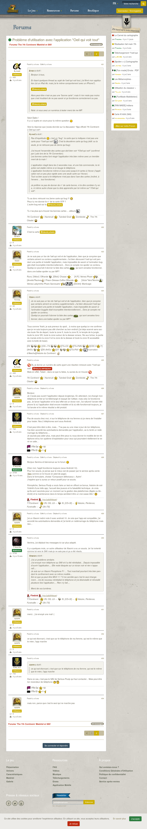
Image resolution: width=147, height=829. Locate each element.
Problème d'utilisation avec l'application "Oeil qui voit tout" (55, 39)
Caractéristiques (14, 774)
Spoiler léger (39, 89)
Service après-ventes (109, 781)
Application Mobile (62, 785)
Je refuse (73, 823)
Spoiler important (42, 368)
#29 (102, 513)
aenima (17, 398)
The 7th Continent (27, 44)
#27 (102, 413)
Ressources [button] (53, 10)
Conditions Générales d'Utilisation (116, 770)
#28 (102, 457)
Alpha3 (17, 71)
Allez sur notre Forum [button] (125, 125)
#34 (102, 698)
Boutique (93, 10)
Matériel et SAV (44, 44)
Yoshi (16, 261)
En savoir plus (119, 818)
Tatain (17, 300)
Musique (57, 774)
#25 (102, 360)
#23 (102, 251)
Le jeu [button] (32, 10)
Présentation (12, 767)
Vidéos (56, 770)
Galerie (9, 781)
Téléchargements (61, 777)
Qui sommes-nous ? (109, 767)
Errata (55, 781)
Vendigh (32, 556)
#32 (102, 634)
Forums (74, 10)
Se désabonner (59, 805)
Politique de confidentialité (112, 774)
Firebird (17, 467)
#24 (102, 290)
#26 (102, 388)
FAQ (55, 767)
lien (30, 473)
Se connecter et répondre (56, 745)
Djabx (31, 71)
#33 (102, 658)
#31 (102, 609)
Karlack (17, 423)
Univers (10, 770)
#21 (102, 64)
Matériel (10, 777)
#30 (102, 538)
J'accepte (135, 818)
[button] (115, 3)
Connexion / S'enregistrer (129, 10)
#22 (102, 227)
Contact (103, 777)
